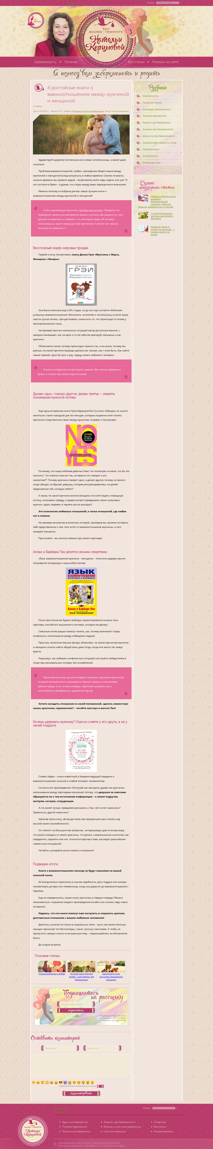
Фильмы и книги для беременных (88, 111)
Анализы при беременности (158, 129)
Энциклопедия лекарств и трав (159, 142)
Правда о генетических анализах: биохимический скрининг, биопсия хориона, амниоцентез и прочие (157, 201)
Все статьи (136, 62)
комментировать (81, 1093)
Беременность (74, 2)
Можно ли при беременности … (160, 135)
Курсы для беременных (75, 1122)
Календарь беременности (157, 109)
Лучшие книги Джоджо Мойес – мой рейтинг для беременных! (81, 976)
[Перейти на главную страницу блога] (106, 31)
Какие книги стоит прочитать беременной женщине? (111, 976)
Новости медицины (115, 1131)
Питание (71, 5)
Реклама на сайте (165, 62)
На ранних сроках (152, 102)
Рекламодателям (151, 162)
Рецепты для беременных (157, 122)
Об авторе (160, 1122)
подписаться (76, 1010)
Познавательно (151, 149)
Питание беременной (154, 115)
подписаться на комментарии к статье (77, 1086)
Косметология (150, 155)
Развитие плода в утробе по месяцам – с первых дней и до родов (163, 230)
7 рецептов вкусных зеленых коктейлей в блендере (162, 216)
